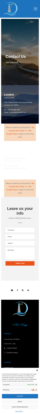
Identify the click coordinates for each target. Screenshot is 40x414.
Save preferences (20, 407)
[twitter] (28, 290)
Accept (20, 396)
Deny (20, 401)
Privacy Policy (19, 411)
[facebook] (17, 290)
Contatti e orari (8, 367)
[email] (12, 290)
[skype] (22, 290)
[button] (37, 370)
